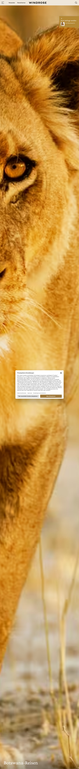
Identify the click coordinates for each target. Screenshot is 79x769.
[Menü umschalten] (3, 3)
